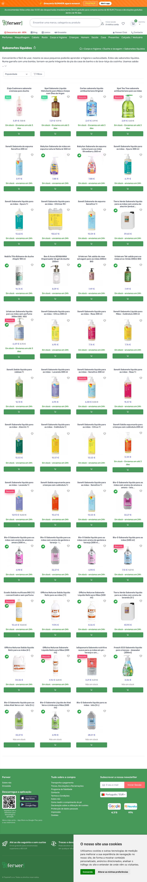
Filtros (39, 74)
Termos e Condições (60, 796)
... (3, 65)
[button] (29, 798)
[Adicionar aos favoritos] (32, 96)
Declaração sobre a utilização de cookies (69, 805)
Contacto (138, 32)
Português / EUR (115, 794)
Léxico (47, 32)
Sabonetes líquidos (134, 48)
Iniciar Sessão (135, 785)
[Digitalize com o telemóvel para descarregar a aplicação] (10, 802)
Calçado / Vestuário (132, 37)
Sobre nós (6, 782)
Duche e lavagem (112, 48)
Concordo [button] (88, 872)
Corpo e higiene (92, 48)
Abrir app (105, 3)
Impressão (56, 812)
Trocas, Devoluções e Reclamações (67, 786)
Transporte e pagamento (62, 782)
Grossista (62, 32)
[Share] (34, 47)
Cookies (54, 815)
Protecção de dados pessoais (64, 809)
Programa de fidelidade (61, 789)
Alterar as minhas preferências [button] (113, 872)
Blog (35, 32)
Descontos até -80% (16, 32)
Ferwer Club (121, 32)
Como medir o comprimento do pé (66, 802)
